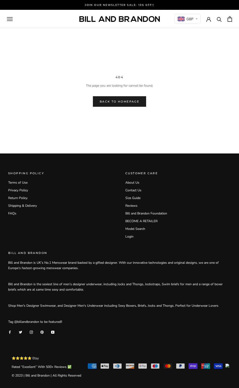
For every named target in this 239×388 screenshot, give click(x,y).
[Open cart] (230, 19)
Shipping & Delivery (22, 205)
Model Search (135, 229)
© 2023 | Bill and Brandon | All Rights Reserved (46, 375)
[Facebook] (9, 332)
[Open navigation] (10, 19)
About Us (132, 182)
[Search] (219, 19)
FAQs (12, 213)
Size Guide (133, 198)
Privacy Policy (18, 190)
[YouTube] (52, 332)
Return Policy (18, 198)
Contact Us (133, 190)
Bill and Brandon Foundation (146, 213)
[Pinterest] (42, 332)
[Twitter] (20, 332)
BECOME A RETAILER (141, 221)
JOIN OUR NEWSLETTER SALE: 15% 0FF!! (120, 5)
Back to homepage (119, 101)
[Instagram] (31, 332)
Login (129, 236)
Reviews (131, 205)
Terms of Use (18, 182)
